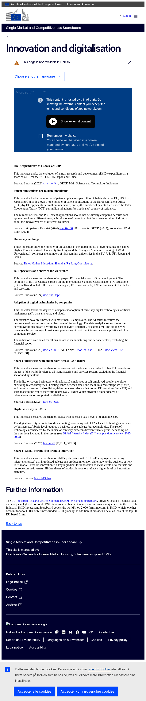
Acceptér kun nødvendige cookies (87, 691)
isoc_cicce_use (114, 350)
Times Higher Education (38, 263)
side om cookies (99, 669)
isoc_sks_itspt (51, 295)
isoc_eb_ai (49, 350)
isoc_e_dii (49, 443)
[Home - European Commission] (17, 15)
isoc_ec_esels (51, 401)
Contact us (106, 632)
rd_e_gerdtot (50, 183)
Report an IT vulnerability (23, 640)
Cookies (96, 640)
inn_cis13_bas (42, 478)
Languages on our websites (65, 640)
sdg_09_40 (66, 228)
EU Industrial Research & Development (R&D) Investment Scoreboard (54, 500)
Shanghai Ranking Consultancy (73, 263)
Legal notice (14, 647)
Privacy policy (118, 640)
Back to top (14, 523)
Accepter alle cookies (34, 691)
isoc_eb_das (84, 350)
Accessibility (37, 647)
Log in (127, 15)
